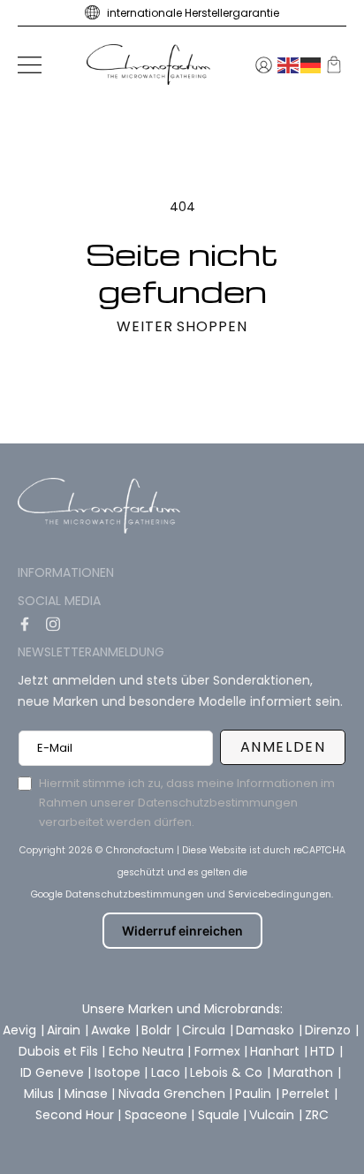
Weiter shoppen (182, 326)
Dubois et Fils (60, 1051)
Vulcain (273, 1115)
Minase (87, 1093)
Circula (205, 1030)
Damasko (267, 1030)
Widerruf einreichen (182, 930)
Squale (220, 1115)
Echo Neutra (148, 1051)
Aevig (21, 1030)
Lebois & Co (228, 1072)
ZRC (317, 1115)
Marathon (305, 1072)
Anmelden (283, 747)
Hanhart (276, 1051)
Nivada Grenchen (173, 1093)
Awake (112, 1030)
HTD (324, 1051)
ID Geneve (53, 1072)
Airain (65, 1030)
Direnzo (329, 1030)
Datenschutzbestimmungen (134, 894)
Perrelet (307, 1093)
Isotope (119, 1072)
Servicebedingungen (279, 894)
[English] (288, 64)
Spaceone (158, 1115)
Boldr (158, 1030)
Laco (167, 1072)
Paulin (255, 1093)
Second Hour (76, 1115)
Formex (219, 1051)
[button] (30, 65)
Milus (40, 1093)
